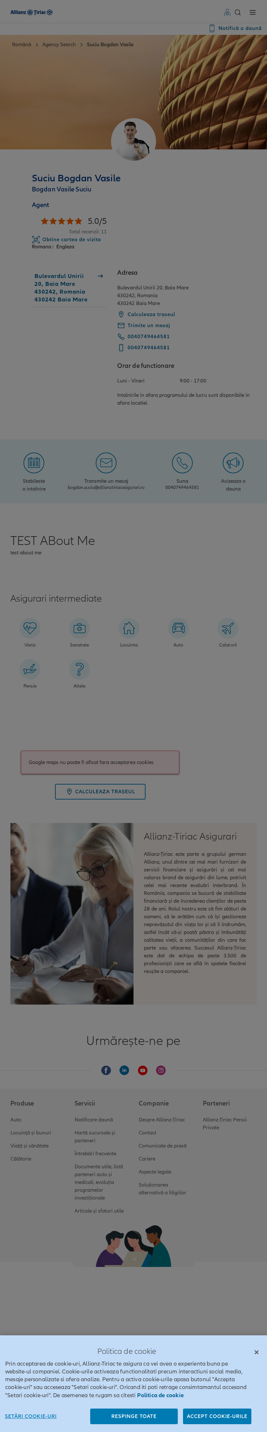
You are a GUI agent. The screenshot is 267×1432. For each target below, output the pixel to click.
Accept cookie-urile (217, 1416)
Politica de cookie (160, 1395)
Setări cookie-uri (31, 1416)
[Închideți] (256, 1352)
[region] (133, 1383)
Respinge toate (134, 1416)
